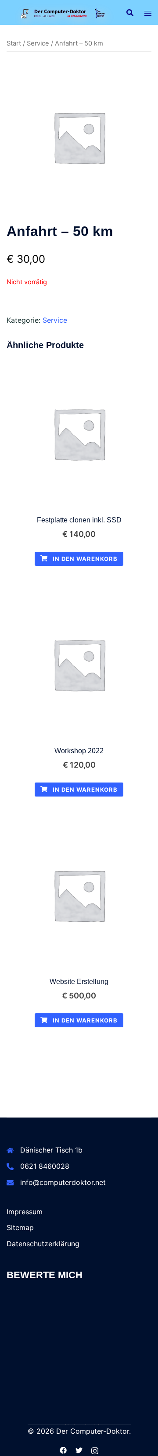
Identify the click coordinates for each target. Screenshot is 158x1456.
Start (14, 43)
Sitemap (20, 1227)
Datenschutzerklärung (43, 1243)
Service (38, 43)
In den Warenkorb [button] (84, 558)
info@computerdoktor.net (63, 1182)
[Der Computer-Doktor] (60, 12)
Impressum (25, 1211)
